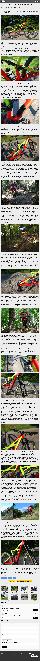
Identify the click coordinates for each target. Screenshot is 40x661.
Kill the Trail (3, 657)
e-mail (3, 630)
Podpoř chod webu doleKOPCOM (25, 581)
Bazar (14, 653)
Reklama (24, 653)
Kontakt (28, 653)
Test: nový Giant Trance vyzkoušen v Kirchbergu (34, 600)
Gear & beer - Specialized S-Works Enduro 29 (34, 592)
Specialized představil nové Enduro (18, 42)
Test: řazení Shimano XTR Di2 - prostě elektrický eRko (25, 592)
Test (12, 7)
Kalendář (20, 653)
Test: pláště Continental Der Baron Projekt (25, 600)
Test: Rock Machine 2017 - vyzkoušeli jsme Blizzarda (5, 600)
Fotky (11, 653)
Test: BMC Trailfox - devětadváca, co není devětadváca (4, 592)
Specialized (4, 578)
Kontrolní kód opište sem (10, 642)
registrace (21, 623)
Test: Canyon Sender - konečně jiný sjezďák (14, 592)
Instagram (26, 654)
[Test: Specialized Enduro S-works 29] (20, 27)
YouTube (22, 654)
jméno (3, 626)
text (2, 634)
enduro (10, 578)
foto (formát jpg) (6, 640)
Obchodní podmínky (11, 654)
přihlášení (17, 623)
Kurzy (17, 653)
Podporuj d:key (4, 654)
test (15, 578)
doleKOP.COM (3, 653)
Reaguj (35, 617)
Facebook (18, 654)
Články (8, 653)
